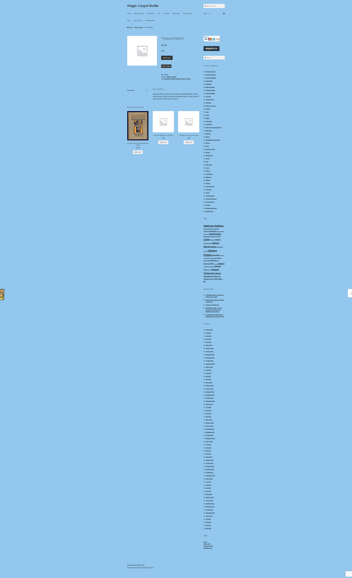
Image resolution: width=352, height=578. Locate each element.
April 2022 (208, 491)
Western (208, 205)
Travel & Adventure (211, 199)
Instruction (209, 121)
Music (207, 146)
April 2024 (208, 416)
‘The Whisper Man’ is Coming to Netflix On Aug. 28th (215, 296)
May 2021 (208, 525)
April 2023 (208, 454)
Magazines (209, 130)
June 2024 (208, 410)
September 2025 (210, 364)
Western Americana (211, 208)
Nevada (208, 152)
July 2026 (208, 333)
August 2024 (209, 404)
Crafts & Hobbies (210, 93)
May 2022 (208, 488)
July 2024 (208, 407)
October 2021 (209, 510)
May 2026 (208, 339)
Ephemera (208, 103)
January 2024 (209, 426)
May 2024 (208, 413)
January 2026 (209, 351)
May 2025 (208, 376)
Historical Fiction (208, 243)
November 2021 (210, 506)
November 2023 (210, 432)
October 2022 (209, 472)
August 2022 (209, 479)
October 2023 (209, 435)
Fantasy (208, 109)
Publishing (217, 266)
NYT (211, 264)
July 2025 (208, 370)
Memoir (219, 258)
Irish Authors (220, 247)
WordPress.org (208, 548)
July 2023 (208, 444)
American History (211, 71)
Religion (208, 180)
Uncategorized (210, 202)
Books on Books (210, 87)
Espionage (212, 240)
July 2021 (208, 519)
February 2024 (209, 423)
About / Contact (139, 13)
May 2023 (208, 451)
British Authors (215, 234)
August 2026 (209, 330)
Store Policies (138, 20)
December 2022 (210, 466)
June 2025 (208, 373)
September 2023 (210, 438)
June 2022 (208, 485)
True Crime (217, 279)
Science (208, 183)
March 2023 (209, 457)
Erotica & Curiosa (211, 106)
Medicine (208, 134)
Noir (218, 260)
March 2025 (209, 382)
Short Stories (216, 273)
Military (208, 137)
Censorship (207, 236)
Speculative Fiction (211, 276)
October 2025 (209, 361)
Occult (207, 158)
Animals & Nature (211, 75)
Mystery (214, 260)
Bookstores (206, 234)
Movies (208, 143)
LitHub (211, 258)
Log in (205, 542)
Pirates (188, 79)
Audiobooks (209, 81)
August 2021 (209, 516)
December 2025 (210, 354)
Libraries (206, 251)
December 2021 (210, 503)
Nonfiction (207, 264)
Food (207, 112)
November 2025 (210, 358)
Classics (183, 79)
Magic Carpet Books (142, 5)
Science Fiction (210, 186)
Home (129, 13)
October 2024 (209, 398)
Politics (208, 171)
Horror (207, 115)
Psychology (209, 174)
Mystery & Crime (210, 149)
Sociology (208, 189)
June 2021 (208, 522)
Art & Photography (211, 78)
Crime (207, 239)
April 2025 (208, 379)
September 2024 (210, 401)
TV (222, 279)
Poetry (207, 168)
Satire (205, 270)
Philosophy (209, 165)
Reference (208, 177)
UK (204, 282)
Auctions (216, 229)
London (215, 258)
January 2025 (209, 389)
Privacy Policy (187, 13)
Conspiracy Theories (215, 236)
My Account (176, 13)
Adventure (167, 79)
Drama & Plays (210, 99)
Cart (158, 13)
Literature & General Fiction (214, 127)
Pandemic (216, 264)
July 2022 (208, 482)
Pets (207, 161)
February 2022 (209, 497)
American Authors (214, 225)
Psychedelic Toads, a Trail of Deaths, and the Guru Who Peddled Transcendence (214, 309)
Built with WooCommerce (145, 567)
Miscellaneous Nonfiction (213, 140)
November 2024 (210, 395)
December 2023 (210, 429)
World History (209, 211)
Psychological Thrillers (209, 266)
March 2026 (209, 345)
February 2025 (209, 385)
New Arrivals (209, 155)
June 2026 (208, 336)
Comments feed (208, 546)
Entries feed (207, 544)
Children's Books (138, 27)
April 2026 (208, 342)
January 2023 (209, 463)
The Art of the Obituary (212, 305)
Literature (216, 255)
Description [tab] (131, 90)
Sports (207, 193)
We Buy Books (150, 20)
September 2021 (210, 513)
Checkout (166, 13)
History (215, 243)
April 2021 (208, 528)
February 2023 (209, 460)
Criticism (208, 96)
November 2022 (210, 469)
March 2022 (209, 494)
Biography (208, 84)
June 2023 (208, 448)
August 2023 (209, 441)
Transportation (210, 196)
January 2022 (209, 500)
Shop (128, 20)
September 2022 (210, 475)
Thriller (211, 279)
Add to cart (167, 58)
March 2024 (209, 420)
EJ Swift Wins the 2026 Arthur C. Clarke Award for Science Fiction (215, 315)
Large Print (209, 124)
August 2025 (209, 367)
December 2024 (210, 392)
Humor (207, 118)
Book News (150, 13)
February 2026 (209, 348)
